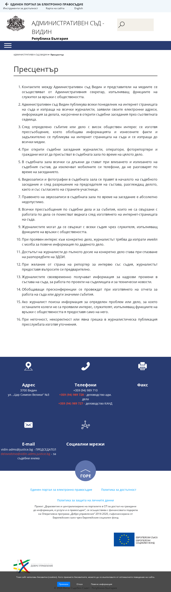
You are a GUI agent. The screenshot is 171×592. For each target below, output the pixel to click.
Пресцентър (57, 54)
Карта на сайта (55, 8)
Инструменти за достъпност (20, 8)
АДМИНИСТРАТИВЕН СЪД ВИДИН (31, 54)
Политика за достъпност (118, 490)
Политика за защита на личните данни (85, 500)
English (78, 8)
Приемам (63, 584)
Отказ (80, 584)
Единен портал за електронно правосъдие (46, 4)
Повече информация (101, 584)
